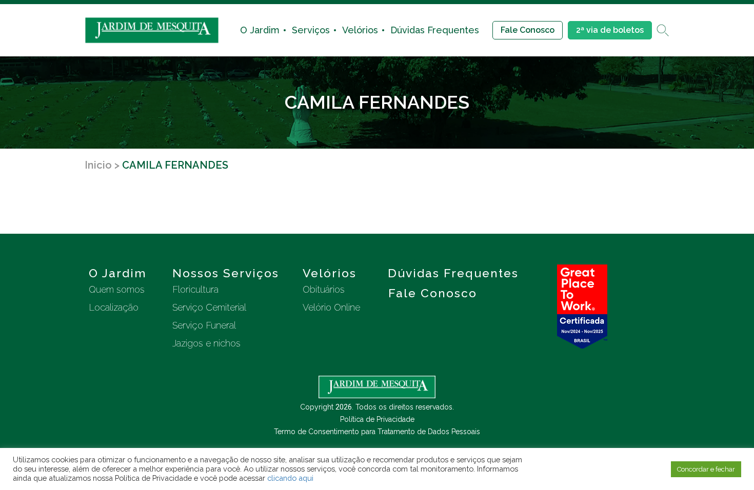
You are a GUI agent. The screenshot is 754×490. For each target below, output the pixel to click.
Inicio (98, 165)
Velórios (360, 30)
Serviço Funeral (204, 325)
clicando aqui (290, 478)
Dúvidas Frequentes (434, 30)
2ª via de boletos (610, 30)
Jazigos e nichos (206, 343)
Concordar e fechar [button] (706, 469)
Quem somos (117, 289)
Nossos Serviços (225, 273)
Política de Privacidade (377, 419)
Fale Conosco (527, 30)
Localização (113, 307)
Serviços (311, 30)
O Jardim (260, 30)
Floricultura (195, 289)
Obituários (324, 289)
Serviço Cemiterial (209, 307)
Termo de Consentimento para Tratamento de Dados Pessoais (377, 431)
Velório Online (331, 307)
